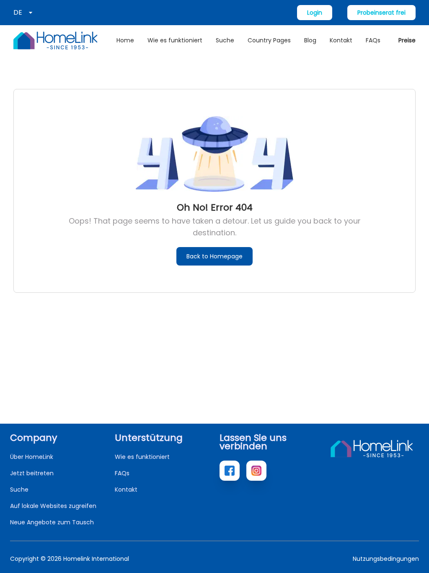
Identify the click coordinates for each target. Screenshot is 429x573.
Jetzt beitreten (32, 473)
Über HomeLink (31, 457)
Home (125, 40)
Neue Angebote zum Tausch (52, 522)
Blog (310, 40)
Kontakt (341, 40)
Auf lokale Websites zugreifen (53, 506)
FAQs (373, 40)
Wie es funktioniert (174, 40)
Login (314, 12)
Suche (225, 40)
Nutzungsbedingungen (386, 559)
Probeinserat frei (381, 12)
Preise (407, 40)
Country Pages (269, 40)
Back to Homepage (214, 256)
